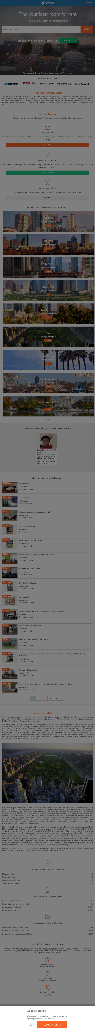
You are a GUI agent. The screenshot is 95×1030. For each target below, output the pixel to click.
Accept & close (52, 1024)
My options (29, 1025)
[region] (47, 1018)
